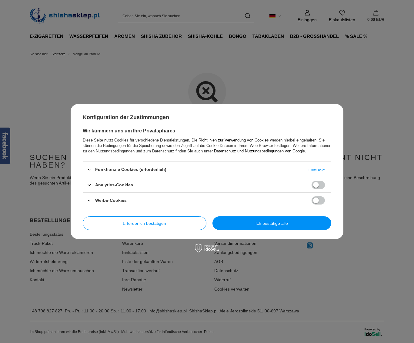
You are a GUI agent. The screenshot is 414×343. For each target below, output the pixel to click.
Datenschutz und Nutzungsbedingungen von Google (259, 151)
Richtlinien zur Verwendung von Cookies (234, 140)
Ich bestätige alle (271, 223)
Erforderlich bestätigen (144, 223)
